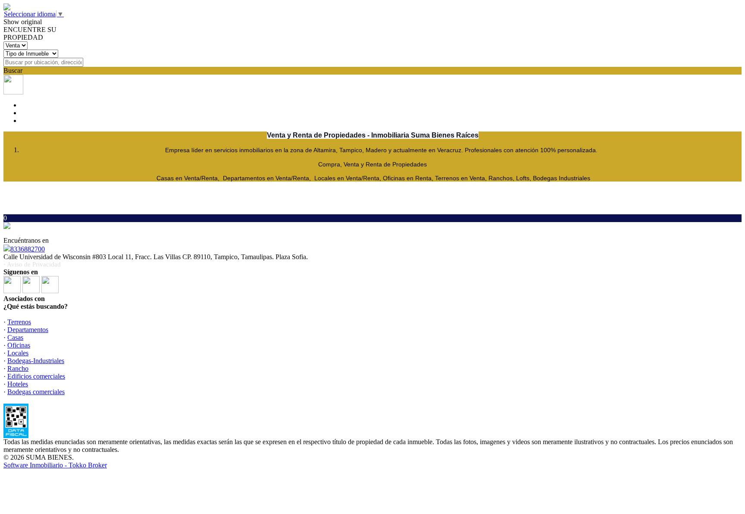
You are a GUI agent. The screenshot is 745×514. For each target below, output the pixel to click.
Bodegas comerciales (36, 391)
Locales (17, 353)
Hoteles (17, 384)
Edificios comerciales (36, 376)
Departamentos (27, 329)
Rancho (17, 368)
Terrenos (19, 322)
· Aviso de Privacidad (32, 264)
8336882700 (27, 249)
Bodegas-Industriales (35, 360)
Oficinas (18, 345)
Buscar (12, 70)
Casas (15, 337)
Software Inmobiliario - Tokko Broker (55, 465)
